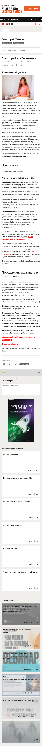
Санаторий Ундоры (13, 39)
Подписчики (12, 50)
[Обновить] (16, 379)
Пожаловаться (18, 43)
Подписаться (7, 43)
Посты (4, 50)
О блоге (22, 50)
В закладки (24, 364)
